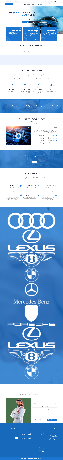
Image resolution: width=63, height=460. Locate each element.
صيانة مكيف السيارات (50, 195)
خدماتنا (33, 4)
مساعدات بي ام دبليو (41, 448)
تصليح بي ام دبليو (42, 442)
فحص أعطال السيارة (50, 185)
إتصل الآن (34, 162)
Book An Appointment (52, 419)
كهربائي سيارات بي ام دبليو (41, 432)
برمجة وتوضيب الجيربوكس (31, 195)
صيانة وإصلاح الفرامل (15, 195)
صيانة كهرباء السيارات (14, 185)
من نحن (37, 4)
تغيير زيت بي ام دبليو (41, 445)
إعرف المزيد (54, 39)
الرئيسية (41, 4)
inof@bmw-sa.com (9, 1)
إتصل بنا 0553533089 (9, 4)
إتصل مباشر (25, 22)
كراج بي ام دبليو (41, 437)
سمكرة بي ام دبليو (42, 440)
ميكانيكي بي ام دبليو (41, 435)
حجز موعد (28, 4)
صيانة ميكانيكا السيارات (31, 185)
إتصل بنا (25, 4)
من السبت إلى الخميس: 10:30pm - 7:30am (50, 1)
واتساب (32, 22)
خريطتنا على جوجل (15, 435)
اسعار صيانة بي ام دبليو (41, 451)
